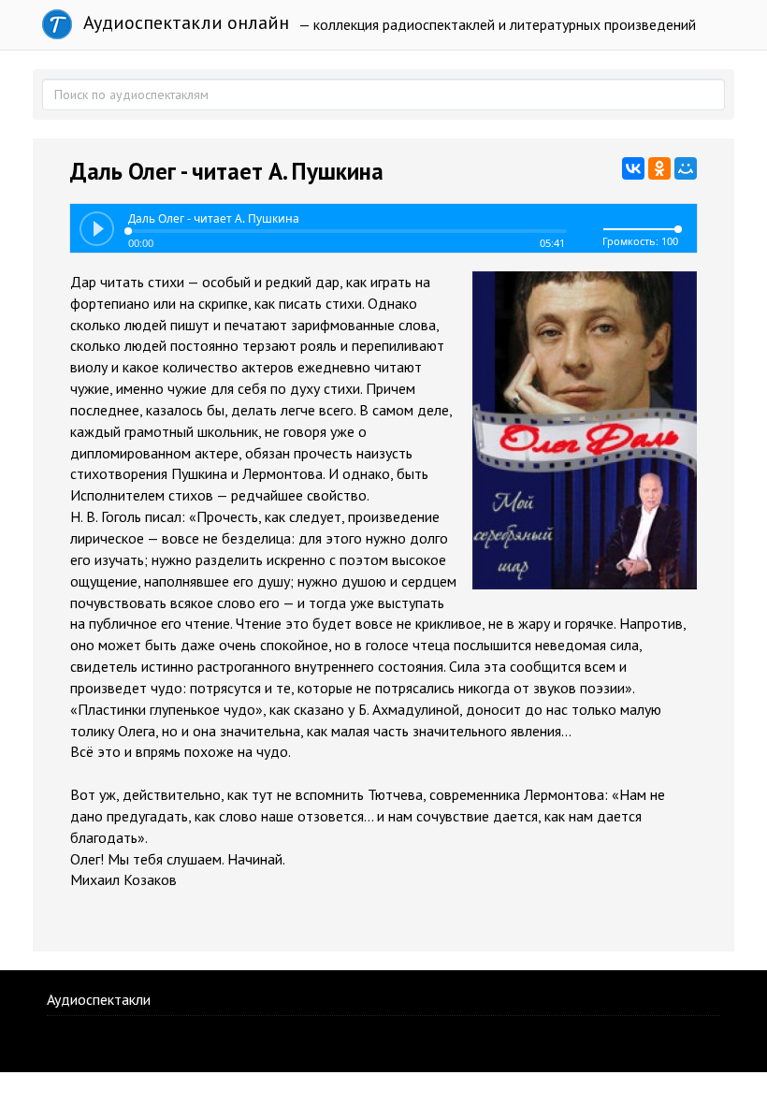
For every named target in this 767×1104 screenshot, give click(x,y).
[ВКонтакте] (633, 168)
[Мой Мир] (685, 168)
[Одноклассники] (659, 168)
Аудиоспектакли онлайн (184, 22)
